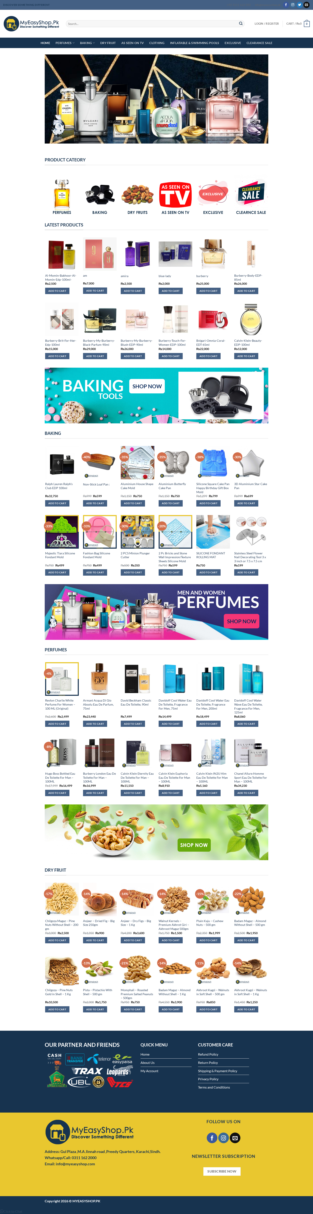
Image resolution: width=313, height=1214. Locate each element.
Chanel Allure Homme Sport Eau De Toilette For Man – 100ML (250, 777)
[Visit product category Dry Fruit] (137, 194)
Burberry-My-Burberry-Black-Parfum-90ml (99, 342)
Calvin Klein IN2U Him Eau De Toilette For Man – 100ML (212, 777)
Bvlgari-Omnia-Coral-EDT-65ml (210, 342)
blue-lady (165, 276)
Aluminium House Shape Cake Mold (137, 486)
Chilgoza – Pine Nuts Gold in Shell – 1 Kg (59, 992)
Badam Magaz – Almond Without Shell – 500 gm (250, 923)
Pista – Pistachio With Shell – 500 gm (97, 992)
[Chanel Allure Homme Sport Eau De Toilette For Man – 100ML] (251, 752)
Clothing (156, 43)
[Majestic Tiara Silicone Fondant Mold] (62, 532)
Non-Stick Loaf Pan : (96, 484)
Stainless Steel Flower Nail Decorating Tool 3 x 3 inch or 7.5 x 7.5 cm (250, 557)
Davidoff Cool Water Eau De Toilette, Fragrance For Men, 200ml (212, 704)
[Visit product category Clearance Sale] (251, 194)
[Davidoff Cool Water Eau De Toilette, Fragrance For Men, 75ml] (175, 679)
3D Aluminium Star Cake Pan (250, 486)
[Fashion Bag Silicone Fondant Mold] (100, 532)
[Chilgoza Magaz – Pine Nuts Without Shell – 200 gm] (62, 899)
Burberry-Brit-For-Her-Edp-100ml (60, 342)
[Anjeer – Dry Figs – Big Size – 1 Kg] (137, 899)
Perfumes (64, 43)
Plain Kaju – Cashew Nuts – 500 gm (209, 923)
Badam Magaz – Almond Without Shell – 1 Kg (175, 992)
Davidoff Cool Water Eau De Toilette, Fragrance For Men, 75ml (175, 704)
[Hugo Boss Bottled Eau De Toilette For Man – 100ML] (62, 752)
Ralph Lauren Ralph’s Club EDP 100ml (59, 486)
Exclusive (233, 43)
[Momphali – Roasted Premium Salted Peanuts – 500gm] (137, 968)
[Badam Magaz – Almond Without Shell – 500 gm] (251, 899)
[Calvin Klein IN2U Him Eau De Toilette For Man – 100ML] (213, 752)
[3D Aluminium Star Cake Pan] (251, 463)
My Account (149, 1071)
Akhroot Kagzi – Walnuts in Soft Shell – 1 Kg (250, 992)
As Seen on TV (132, 43)
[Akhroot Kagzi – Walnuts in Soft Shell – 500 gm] (213, 968)
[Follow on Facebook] (286, 5)
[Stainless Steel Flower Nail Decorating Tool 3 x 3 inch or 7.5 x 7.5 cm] (251, 532)
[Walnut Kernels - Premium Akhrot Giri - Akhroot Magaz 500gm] (175, 899)
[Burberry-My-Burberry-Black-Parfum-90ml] (100, 319)
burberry (202, 276)
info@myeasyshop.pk (268, 5)
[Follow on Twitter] (300, 5)
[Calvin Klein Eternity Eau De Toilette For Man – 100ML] (137, 752)
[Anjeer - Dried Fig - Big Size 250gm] (100, 899)
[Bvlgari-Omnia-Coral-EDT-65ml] (213, 319)
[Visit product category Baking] (100, 194)
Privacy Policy (208, 1079)
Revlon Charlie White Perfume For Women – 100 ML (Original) (60, 704)
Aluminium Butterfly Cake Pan (172, 486)
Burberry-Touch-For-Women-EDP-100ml (172, 342)
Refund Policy (208, 1054)
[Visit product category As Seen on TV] (175, 194)
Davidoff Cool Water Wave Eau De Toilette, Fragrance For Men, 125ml (248, 706)
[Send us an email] (306, 5)
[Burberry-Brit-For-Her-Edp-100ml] (62, 319)
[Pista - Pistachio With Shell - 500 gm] (100, 968)
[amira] (137, 254)
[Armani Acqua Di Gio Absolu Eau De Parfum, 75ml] (100, 679)
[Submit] (240, 23)
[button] (11, 1211)
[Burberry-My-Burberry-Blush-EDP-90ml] (137, 319)
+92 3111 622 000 (239, 5)
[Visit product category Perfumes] (62, 194)
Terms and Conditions (214, 1087)
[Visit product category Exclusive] (213, 194)
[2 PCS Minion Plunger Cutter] (137, 532)
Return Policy (208, 1062)
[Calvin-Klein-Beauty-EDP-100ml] (251, 319)
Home (45, 43)
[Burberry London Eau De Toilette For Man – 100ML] (100, 752)
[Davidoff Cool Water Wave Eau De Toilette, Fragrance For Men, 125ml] (251, 679)
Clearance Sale (259, 43)
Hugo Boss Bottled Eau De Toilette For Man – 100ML (60, 777)
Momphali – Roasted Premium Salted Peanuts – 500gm (137, 994)
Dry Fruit (108, 43)
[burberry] (213, 254)
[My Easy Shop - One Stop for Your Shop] (31, 24)
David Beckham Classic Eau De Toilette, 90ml (136, 702)
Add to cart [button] (57, 290)
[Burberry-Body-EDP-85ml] (251, 254)
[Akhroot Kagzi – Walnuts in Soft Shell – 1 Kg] (251, 968)
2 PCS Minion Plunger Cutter (135, 555)
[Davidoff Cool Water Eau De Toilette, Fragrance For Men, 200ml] (213, 679)
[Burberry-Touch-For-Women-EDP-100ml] (175, 319)
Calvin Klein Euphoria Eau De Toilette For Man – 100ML (174, 777)
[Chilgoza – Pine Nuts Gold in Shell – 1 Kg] (62, 968)
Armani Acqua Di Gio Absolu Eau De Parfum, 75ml (98, 704)
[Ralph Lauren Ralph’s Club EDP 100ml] (62, 463)
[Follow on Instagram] (293, 5)
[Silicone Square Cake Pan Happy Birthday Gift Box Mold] (213, 463)
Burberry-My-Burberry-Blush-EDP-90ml (136, 342)
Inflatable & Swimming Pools (194, 43)
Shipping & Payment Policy (217, 1071)
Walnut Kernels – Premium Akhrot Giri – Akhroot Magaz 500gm (174, 925)
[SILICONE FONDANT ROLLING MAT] (213, 532)
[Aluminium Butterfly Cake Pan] (175, 463)
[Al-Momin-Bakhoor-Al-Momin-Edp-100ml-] (62, 254)
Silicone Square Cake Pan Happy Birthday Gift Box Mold (213, 488)
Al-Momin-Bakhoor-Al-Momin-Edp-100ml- (60, 277)
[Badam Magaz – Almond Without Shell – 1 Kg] (175, 968)
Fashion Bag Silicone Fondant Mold (96, 555)
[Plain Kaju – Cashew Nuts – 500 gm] (213, 899)
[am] (100, 254)
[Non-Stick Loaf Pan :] (100, 463)
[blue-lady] (175, 254)
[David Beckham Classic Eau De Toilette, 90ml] (137, 679)
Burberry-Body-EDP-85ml (248, 277)
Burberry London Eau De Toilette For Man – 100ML (99, 777)
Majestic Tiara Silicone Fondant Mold (60, 555)
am (85, 275)
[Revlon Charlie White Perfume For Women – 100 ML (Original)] (62, 679)
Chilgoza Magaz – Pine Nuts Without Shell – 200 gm (61, 925)
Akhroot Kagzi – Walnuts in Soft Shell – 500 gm (212, 992)
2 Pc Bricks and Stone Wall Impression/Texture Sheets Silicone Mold (175, 557)
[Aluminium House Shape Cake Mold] (137, 463)
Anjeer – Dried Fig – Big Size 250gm (99, 923)
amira (124, 276)
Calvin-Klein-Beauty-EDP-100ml (248, 342)
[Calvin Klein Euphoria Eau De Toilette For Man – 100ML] (175, 752)
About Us (148, 1062)
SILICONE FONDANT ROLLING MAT (210, 555)
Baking (86, 43)
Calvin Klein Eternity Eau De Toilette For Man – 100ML (137, 777)
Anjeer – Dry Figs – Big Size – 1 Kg (136, 923)
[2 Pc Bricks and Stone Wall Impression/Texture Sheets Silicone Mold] (175, 532)
